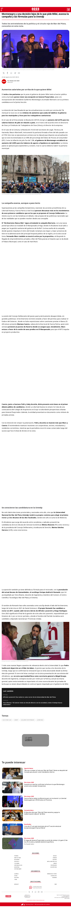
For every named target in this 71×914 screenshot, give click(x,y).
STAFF (56, 884)
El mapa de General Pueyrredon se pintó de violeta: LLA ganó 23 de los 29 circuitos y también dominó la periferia (45, 841)
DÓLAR (15, 875)
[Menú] (2, 9)
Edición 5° (16, 861)
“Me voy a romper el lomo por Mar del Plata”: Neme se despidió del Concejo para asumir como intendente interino (45, 771)
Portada (16, 855)
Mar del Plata (17, 857)
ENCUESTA (16, 877)
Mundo (55, 855)
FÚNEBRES (54, 877)
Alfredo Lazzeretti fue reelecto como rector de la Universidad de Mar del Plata (29, 697)
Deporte (55, 859)
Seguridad (16, 859)
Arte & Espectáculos (52, 861)
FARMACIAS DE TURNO (52, 873)
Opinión (55, 857)
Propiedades (54, 865)
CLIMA (15, 879)
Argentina (16, 867)
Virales (55, 863)
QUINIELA (16, 873)
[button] (11, 73)
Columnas (16, 863)
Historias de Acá (18, 865)
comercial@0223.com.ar (27, 896)
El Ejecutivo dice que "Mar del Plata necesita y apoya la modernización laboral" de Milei (42, 813)
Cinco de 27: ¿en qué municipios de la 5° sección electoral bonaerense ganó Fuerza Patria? (42, 827)
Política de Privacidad (67, 898)
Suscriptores (53, 867)
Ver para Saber (17, 869)
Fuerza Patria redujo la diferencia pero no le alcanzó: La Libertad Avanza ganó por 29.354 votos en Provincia (45, 799)
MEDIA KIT (16, 884)
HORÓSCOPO (54, 875)
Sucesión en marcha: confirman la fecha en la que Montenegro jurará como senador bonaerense (44, 785)
